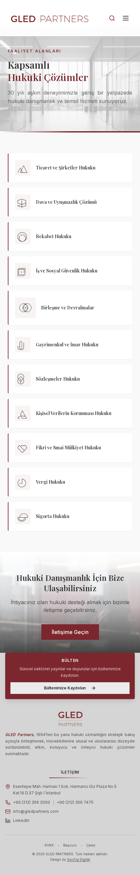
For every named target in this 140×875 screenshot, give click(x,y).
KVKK (49, 845)
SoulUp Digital (78, 859)
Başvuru (70, 845)
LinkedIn (21, 820)
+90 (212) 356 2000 (31, 802)
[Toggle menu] (125, 18)
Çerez (90, 845)
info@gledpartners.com (36, 811)
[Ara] (112, 18)
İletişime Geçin (70, 632)
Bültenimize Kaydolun (65, 687)
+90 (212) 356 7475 (75, 802)
